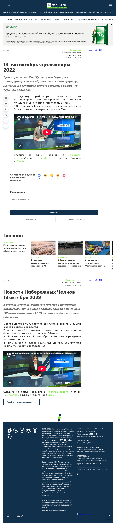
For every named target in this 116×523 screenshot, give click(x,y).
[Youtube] (28, 430)
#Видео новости (73, 280)
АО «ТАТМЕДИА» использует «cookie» (55, 500)
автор (6, 50)
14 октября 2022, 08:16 (71, 282)
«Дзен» (20, 161)
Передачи (46, 19)
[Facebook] (9, 436)
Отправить (54, 212)
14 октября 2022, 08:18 (71, 52)
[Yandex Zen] (9, 430)
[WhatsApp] (5, 115)
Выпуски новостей (26, 19)
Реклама (68, 19)
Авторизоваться (31, 219)
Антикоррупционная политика (88, 467)
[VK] (15, 430)
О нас (57, 19)
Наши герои (109, 19)
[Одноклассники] (5, 109)
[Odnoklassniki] (35, 430)
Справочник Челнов (87, 19)
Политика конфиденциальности (54, 510)
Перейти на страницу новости (19, 402)
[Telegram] (5, 103)
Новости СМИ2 (95, 50)
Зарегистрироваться (77, 219)
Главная (8, 19)
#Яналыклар (75, 50)
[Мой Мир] (5, 120)
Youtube (46, 158)
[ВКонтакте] (5, 98)
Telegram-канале (58, 391)
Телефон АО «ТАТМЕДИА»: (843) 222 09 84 (92, 470)
